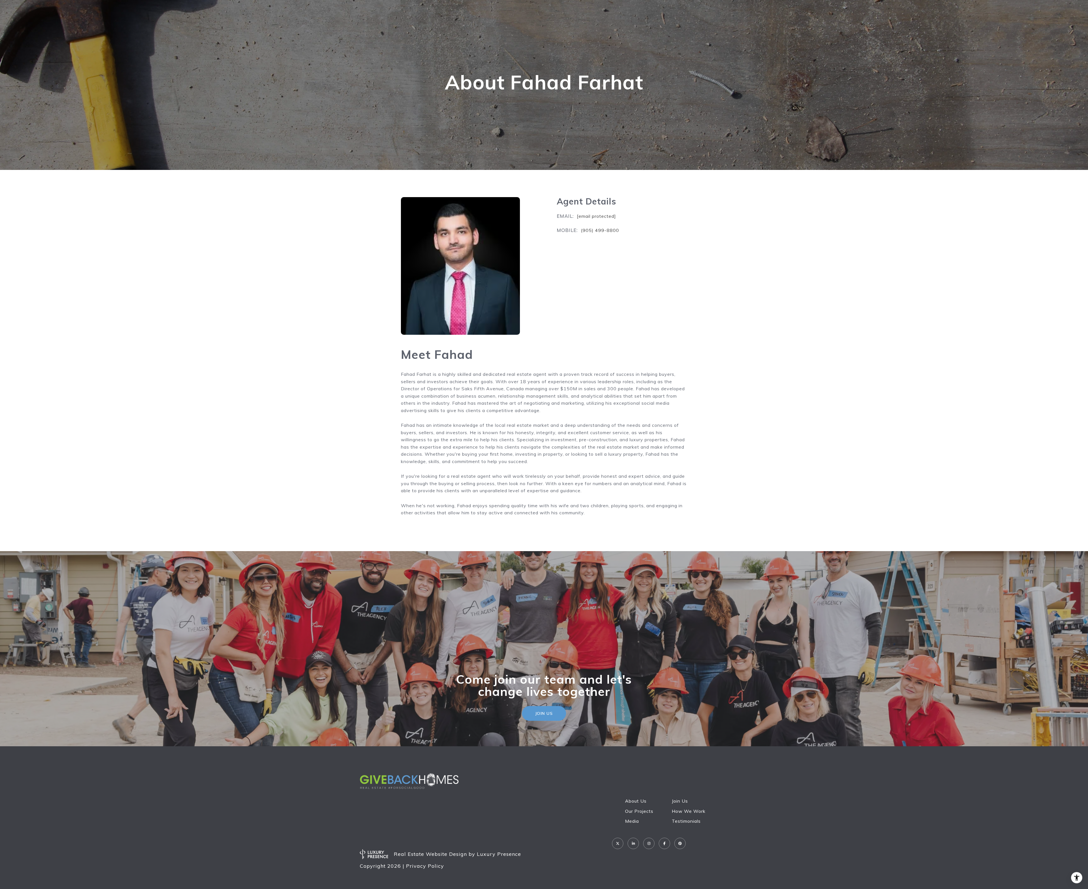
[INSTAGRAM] (648, 843)
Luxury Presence (499, 854)
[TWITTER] (617, 843)
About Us (636, 801)
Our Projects (639, 811)
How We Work (689, 811)
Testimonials (686, 821)
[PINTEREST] (680, 843)
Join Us (680, 801)
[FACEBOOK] (664, 843)
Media (632, 821)
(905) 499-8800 (600, 230)
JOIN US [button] (544, 713)
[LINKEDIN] (633, 843)
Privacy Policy (425, 866)
